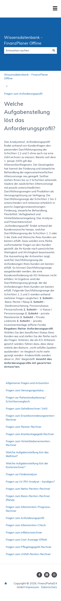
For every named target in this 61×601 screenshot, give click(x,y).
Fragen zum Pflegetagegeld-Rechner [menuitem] (28, 547)
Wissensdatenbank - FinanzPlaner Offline (23, 40)
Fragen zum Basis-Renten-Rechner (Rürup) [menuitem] (28, 497)
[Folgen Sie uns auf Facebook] (39, 575)
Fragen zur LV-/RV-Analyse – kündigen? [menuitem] (30, 481)
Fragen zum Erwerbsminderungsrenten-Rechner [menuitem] (30, 417)
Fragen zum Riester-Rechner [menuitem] (23, 426)
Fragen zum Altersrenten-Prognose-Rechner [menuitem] (28, 508)
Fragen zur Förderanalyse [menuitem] (21, 474)
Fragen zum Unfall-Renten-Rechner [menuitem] (28, 554)
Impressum (32, 587)
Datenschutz (49, 587)
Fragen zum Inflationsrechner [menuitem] (24, 532)
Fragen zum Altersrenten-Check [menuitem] (26, 525)
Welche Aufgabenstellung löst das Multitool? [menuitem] (27, 454)
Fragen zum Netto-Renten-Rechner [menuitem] (28, 488)
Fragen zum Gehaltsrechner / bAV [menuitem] (27, 408)
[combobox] (27, 50)
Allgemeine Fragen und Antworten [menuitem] (27, 383)
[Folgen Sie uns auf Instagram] (54, 575)
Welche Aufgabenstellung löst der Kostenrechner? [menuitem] (27, 465)
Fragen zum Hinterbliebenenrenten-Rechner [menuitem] (28, 443)
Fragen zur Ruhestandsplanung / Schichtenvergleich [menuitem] (26, 399)
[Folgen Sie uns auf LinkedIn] (46, 575)
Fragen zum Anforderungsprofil (23, 93)
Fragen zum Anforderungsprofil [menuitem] (25, 518)
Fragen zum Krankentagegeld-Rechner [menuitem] (30, 434)
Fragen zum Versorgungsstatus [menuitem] (25, 390)
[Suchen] (53, 50)
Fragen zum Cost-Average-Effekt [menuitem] (26, 539)
